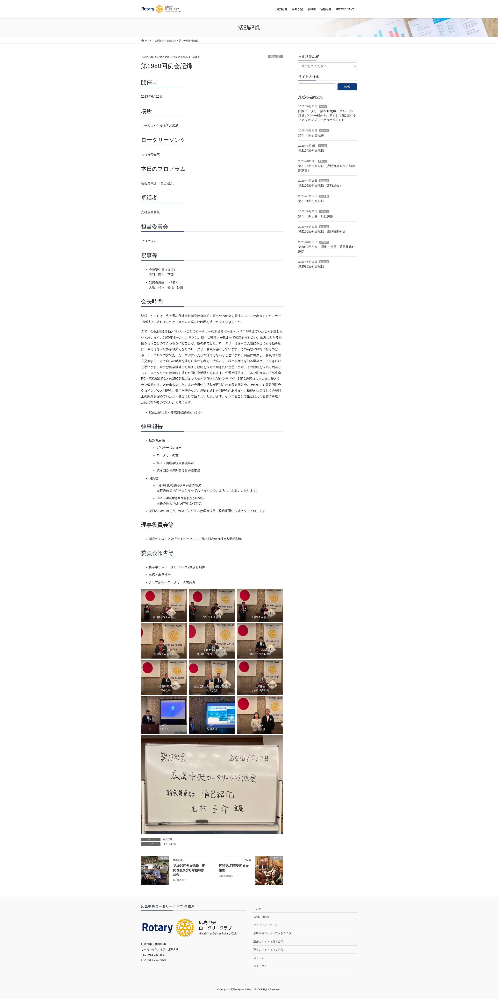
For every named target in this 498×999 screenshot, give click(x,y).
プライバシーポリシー (267, 924)
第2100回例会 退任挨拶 (315, 216)
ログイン (258, 957)
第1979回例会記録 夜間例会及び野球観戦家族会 (189, 870)
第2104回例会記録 (311, 150)
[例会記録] (155, 870)
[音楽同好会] (269, 870)
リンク (257, 908)
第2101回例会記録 (311, 201)
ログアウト (260, 966)
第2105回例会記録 (311, 135)
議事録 (323, 106)
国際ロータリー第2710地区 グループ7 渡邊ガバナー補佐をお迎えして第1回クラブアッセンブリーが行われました (327, 115)
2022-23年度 (169, 844)
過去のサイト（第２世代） (269, 949)
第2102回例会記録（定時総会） (320, 185)
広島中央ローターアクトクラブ (272, 933)
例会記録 (275, 56)
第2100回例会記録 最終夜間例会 (322, 231)
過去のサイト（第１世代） (269, 941)
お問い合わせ (261, 916)
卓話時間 (324, 211)
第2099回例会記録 (311, 266)
